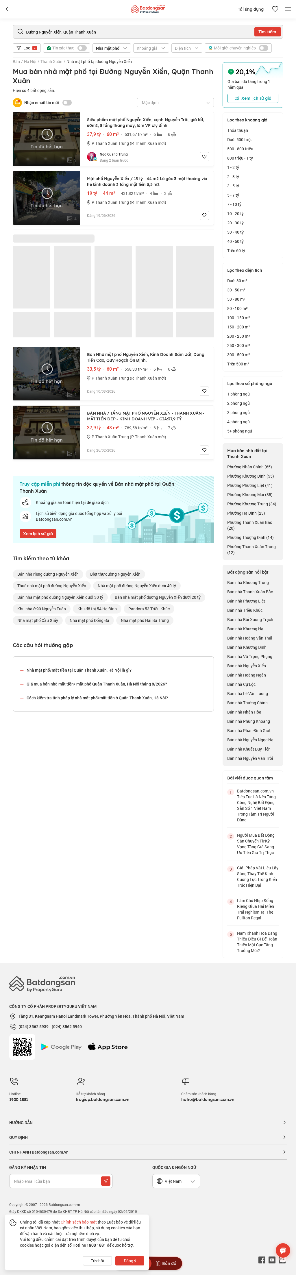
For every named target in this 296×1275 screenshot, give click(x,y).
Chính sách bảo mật (79, 1222)
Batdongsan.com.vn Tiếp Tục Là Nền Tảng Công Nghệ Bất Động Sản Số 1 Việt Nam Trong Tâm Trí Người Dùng (256, 805)
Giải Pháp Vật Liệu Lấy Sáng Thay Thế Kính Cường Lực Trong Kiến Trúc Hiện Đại (257, 876)
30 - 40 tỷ (235, 232)
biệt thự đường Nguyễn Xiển (115, 574)
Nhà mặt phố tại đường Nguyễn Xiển (99, 61)
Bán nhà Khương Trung (248, 582)
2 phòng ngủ (238, 403)
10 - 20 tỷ (235, 213)
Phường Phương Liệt (250, 485)
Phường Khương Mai (250, 494)
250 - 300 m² (238, 345)
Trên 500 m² (238, 364)
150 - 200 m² (238, 327)
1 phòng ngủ (238, 394)
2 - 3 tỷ (233, 176)
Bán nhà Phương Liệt (246, 601)
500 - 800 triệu (240, 148)
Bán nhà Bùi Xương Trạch (250, 619)
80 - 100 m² (237, 308)
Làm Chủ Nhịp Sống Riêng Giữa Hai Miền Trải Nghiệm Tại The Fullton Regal (255, 909)
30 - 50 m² (236, 290)
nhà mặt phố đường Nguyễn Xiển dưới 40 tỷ (137, 585)
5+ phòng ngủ (239, 431)
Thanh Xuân (51, 61)
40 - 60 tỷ (235, 241)
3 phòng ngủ (238, 412)
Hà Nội (30, 61)
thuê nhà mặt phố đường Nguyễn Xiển (51, 585)
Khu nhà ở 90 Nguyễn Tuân (41, 608)
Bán (16, 61)
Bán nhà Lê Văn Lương (247, 693)
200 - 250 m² (238, 336)
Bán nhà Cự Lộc (241, 684)
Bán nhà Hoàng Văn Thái (249, 638)
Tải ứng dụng (251, 9)
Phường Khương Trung (251, 504)
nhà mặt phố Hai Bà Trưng (145, 620)
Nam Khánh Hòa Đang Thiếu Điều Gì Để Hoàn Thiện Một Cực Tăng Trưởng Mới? (257, 941)
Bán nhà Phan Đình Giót (249, 730)
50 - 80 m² (236, 299)
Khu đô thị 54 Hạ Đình (97, 608)
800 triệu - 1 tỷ (240, 158)
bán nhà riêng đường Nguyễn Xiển (48, 574)
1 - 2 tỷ (233, 167)
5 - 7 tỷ (233, 195)
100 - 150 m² (238, 317)
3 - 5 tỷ (233, 186)
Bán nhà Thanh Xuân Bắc (250, 591)
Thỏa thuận (237, 130)
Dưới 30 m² (237, 280)
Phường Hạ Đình (246, 513)
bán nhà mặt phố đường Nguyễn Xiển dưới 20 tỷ (158, 597)
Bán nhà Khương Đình (247, 647)
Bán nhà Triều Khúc (244, 610)
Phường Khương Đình (250, 476)
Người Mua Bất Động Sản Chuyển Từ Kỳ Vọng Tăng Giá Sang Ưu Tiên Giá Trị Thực (256, 843)
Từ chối (97, 1260)
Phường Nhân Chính (249, 467)
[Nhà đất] (148, 7)
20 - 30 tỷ (235, 223)
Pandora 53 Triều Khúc (149, 608)
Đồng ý (130, 1260)
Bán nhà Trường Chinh (247, 702)
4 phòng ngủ (238, 421)
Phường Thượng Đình (250, 537)
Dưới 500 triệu (240, 139)
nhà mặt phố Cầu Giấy (37, 620)
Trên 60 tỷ (236, 250)
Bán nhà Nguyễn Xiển (246, 665)
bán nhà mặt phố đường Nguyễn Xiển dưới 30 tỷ (60, 597)
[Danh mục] (8, 9)
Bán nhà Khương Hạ (245, 628)
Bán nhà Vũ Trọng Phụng (249, 656)
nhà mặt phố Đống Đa (89, 620)
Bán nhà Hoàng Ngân (246, 675)
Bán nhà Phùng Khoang (248, 721)
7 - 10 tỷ (234, 204)
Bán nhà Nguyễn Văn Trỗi (250, 758)
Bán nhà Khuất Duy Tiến (249, 749)
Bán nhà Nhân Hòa (244, 712)
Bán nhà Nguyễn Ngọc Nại (251, 739)
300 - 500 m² (238, 354)
